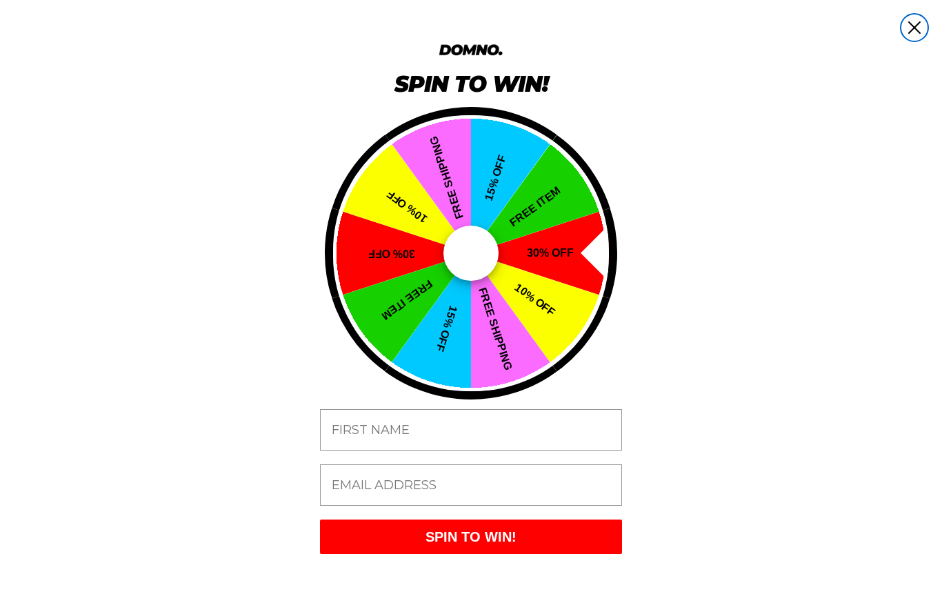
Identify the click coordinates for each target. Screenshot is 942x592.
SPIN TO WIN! (471, 536)
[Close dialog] (914, 27)
